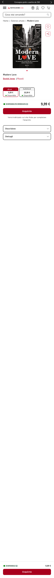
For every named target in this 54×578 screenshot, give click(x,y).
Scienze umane (18, 20)
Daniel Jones (9, 78)
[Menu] (5, 8)
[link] (33, 8)
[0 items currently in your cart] (48, 7)
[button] (47, 33)
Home (6, 20)
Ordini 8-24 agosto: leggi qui (27, 2)
